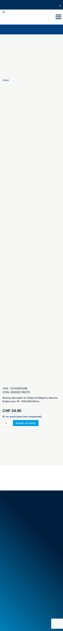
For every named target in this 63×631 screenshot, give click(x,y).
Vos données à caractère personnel (23, 598)
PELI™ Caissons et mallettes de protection (27, 574)
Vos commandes (13, 590)
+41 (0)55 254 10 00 (18, 2)
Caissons (9, 566)
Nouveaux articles (14, 546)
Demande (55, 2)
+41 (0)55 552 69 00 (19, 510)
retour (6, 80)
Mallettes (9, 570)
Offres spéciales (13, 550)
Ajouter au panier (25, 423)
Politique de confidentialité (40, 618)
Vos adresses (11, 594)
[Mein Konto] (53, 7)
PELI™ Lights (11, 577)
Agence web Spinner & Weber (19, 624)
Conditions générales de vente (20, 537)
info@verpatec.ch (20, 514)
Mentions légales (12, 618)
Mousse (8, 562)
